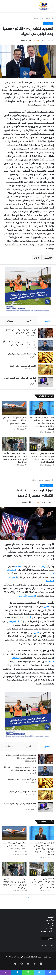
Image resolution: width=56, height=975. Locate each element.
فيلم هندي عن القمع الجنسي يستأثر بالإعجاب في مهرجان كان (21, 331)
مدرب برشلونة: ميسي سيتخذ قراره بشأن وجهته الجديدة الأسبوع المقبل (19, 343)
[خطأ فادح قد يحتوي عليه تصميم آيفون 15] (45, 382)
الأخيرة (28, 321)
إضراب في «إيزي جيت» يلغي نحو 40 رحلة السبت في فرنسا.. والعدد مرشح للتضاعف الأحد (15, 422)
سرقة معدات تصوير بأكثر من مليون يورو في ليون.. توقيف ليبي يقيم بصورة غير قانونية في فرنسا (15, 458)
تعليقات (9, 321)
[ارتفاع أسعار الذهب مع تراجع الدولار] (45, 357)
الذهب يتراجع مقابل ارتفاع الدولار (23, 366)
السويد (47, 257)
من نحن (51, 923)
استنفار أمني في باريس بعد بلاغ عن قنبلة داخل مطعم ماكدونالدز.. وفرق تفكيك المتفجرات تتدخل (42, 458)
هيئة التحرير (49, 920)
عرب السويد (38, 18)
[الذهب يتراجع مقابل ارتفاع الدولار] (45, 370)
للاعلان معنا (50, 928)
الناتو (36, 257)
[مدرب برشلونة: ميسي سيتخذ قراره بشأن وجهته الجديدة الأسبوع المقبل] (45, 345)
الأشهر (47, 321)
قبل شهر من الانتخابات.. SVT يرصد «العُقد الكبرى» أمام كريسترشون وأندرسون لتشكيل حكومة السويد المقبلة (42, 423)
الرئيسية (48, 18)
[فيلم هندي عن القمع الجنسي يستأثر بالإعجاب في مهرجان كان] (45, 333)
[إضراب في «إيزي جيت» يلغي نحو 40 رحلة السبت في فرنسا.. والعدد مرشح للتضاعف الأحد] (14, 408)
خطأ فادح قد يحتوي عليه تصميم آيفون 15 (20, 380)
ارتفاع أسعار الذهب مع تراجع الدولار (22, 354)
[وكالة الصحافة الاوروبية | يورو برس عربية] (43, 6)
